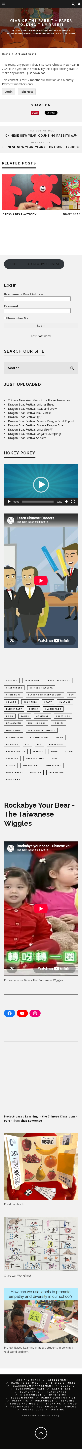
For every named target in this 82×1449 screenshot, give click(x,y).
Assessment (58, 1380)
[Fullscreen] (73, 502)
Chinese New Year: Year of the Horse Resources (39, 400)
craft (48, 702)
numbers (12, 744)
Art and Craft (19, 30)
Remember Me (17, 318)
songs (69, 751)
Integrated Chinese (41, 730)
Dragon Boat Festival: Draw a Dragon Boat (36, 425)
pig (27, 744)
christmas (13, 694)
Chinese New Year (37, 30)
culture (65, 702)
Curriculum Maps (30, 1389)
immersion (13, 730)
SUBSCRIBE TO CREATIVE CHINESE (34, 264)
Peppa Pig (20, 1401)
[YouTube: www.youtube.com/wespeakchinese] (22, 1013)
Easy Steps (61, 1389)
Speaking (53, 1404)
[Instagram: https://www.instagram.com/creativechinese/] (35, 1013)
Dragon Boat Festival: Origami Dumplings (35, 434)
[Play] (9, 502)
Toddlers (49, 33)
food (9, 716)
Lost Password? (41, 336)
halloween (13, 723)
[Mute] (66, 502)
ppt (39, 744)
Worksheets (33, 1410)
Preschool (38, 33)
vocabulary (31, 765)
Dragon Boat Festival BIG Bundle (29, 413)
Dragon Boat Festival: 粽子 (25, 417)
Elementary (25, 33)
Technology (47, 1407)
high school (37, 723)
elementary (14, 709)
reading (38, 751)
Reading (68, 1401)
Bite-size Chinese (61, 1383)
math (59, 737)
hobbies (58, 723)
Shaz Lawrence (31, 1120)
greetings (63, 716)
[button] (41, 485)
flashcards (53, 709)
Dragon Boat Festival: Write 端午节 (30, 429)
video (56, 758)
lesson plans (39, 737)
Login (9, 91)
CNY (71, 694)
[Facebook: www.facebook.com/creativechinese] (9, 1013)
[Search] (73, 4)
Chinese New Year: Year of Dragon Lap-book (41, 147)
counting (30, 702)
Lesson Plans (22, 1398)
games (24, 716)
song (54, 751)
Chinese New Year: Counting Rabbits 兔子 (41, 135)
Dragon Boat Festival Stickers (27, 438)
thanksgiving (35, 758)
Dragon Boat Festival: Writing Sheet (31, 404)
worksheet (53, 765)
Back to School (25, 1383)
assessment (32, 680)
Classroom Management (33, 1386)
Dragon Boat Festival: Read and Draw (32, 408)
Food (72, 1404)
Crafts (51, 30)
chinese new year (41, 688)
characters (14, 688)
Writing (57, 1410)
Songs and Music (24, 1404)
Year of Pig (56, 772)
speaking (12, 758)
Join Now (26, 91)
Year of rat (14, 779)
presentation (15, 751)
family (33, 709)
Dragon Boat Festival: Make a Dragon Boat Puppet (41, 421)
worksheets (14, 772)
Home (6, 53)
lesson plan (14, 737)
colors (11, 702)
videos (11, 765)
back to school (59, 680)
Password (11, 306)
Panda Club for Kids (58, 1398)
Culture (59, 30)
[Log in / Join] (79, 4)
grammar (42, 716)
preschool (56, 744)
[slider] (38, 502)
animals (11, 680)
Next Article (41, 142)
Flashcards (57, 1392)
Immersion (58, 1395)
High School (31, 1395)
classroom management (45, 694)
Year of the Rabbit (65, 33)
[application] (41, 485)
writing (35, 772)
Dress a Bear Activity (20, 214)
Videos (71, 1407)
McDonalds (20, 1407)
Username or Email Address (24, 294)
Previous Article (41, 131)
